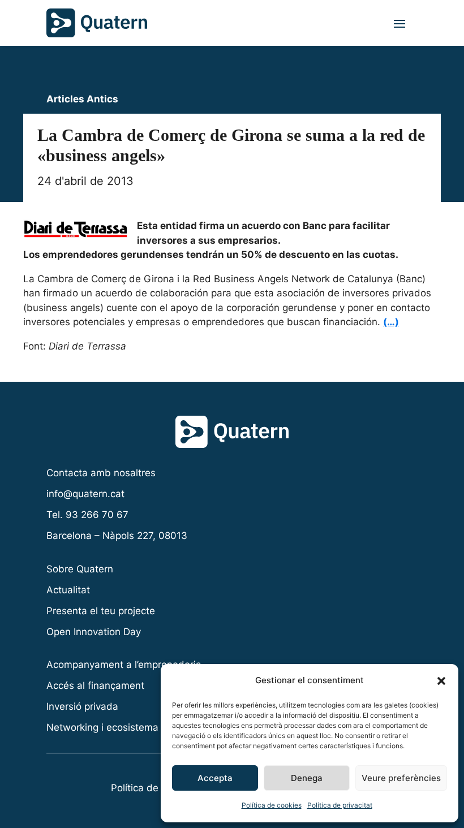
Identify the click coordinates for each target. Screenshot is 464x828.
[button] (441, 681)
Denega (307, 778)
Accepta (215, 778)
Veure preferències (401, 778)
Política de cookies (272, 805)
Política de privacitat (339, 805)
